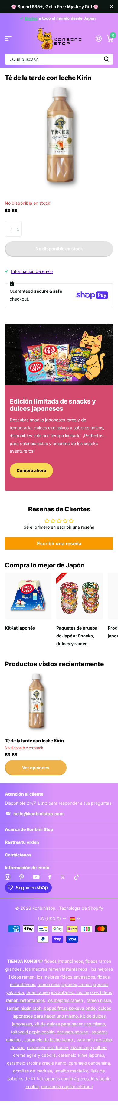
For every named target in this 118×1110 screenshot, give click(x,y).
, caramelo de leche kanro (47, 1039)
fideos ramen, (22, 976)
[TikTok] (76, 877)
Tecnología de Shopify (81, 908)
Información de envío (32, 271)
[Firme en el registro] (98, 38)
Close (111, 6)
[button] (19, 223)
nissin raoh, (32, 1008)
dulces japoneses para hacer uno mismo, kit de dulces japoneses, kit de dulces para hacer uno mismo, (61, 1015)
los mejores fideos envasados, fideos (73, 976)
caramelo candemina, (90, 1062)
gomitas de (24, 1070)
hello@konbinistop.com (38, 813)
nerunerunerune (72, 1031)
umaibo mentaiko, (72, 1070)
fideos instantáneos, (64, 961)
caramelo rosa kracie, (48, 1047)
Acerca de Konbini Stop (29, 829)
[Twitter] (63, 877)
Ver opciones (35, 767)
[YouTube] (36, 877)
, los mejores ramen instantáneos (55, 969)
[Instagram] (7, 877)
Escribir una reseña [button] (59, 543)
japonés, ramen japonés (84, 984)
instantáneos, (23, 984)
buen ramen (38, 992)
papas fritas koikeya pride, (70, 1008)
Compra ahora (31, 470)
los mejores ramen (65, 1000)
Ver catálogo (8, 38)
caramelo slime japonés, (81, 1055)
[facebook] (49, 877)
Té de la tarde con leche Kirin (34, 740)
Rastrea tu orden (22, 842)
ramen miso (49, 984)
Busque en (106, 59)
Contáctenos (18, 854)
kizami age (81, 1047)
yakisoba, (15, 992)
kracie (48, 1062)
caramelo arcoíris (24, 1062)
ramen (93, 1000)
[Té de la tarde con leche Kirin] (36, 702)
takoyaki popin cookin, (33, 1031)
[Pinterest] (21, 877)
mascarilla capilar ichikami (67, 1086)
